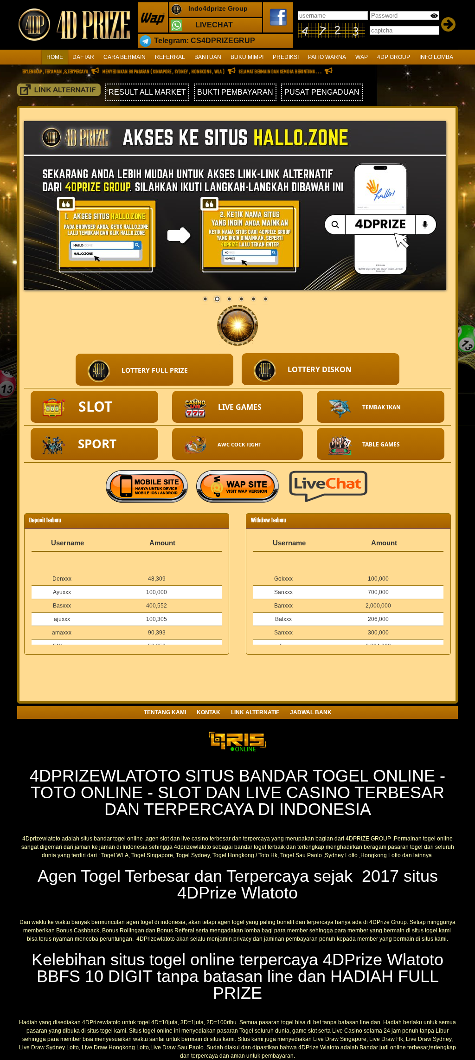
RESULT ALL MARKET (147, 92)
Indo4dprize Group (218, 8)
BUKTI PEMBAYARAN (235, 92)
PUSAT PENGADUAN (321, 92)
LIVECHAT (214, 25)
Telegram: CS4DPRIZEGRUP (204, 41)
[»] (59, 90)
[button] (154, 370)
